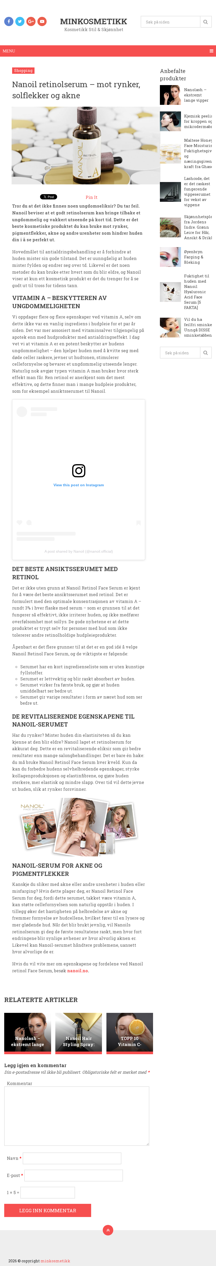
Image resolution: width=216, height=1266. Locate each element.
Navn (14, 1158)
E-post (15, 1175)
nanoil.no (77, 970)
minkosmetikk (93, 21)
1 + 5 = (13, 1192)
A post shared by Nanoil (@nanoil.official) (79, 551)
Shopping (23, 70)
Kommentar (19, 1083)
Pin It (91, 197)
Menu (9, 51)
